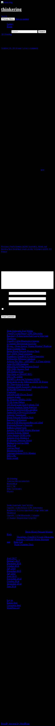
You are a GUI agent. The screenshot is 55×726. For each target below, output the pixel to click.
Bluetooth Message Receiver (19, 425)
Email (4, 298)
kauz (19, 48)
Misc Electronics (14, 489)
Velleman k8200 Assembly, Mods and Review (27, 387)
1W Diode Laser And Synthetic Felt (23, 404)
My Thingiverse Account (18, 384)
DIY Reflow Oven (15, 371)
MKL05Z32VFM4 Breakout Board (23, 366)
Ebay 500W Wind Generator (19, 353)
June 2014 (11, 586)
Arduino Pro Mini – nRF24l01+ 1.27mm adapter (28, 361)
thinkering (11, 9)
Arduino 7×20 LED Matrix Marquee (23, 430)
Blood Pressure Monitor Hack (20, 417)
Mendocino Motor (15, 450)
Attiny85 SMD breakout (17, 364)
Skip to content (22, 19)
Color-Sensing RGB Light (18, 435)
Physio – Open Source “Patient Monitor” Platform (29, 346)
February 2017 (13, 561)
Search (4, 16)
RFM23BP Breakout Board (19, 389)
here (42, 170)
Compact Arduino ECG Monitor (21, 453)
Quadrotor (11, 392)
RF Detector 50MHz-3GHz (19, 399)
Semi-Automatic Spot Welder (20, 331)
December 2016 (14, 563)
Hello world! (12, 458)
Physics (10, 491)
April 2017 (11, 558)
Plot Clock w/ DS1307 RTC (19, 374)
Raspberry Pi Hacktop (17, 420)
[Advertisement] (27, 77)
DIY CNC (11, 455)
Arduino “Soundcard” (16, 415)
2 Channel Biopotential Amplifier (21, 343)
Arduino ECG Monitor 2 (18, 438)
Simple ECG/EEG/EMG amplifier (22, 409)
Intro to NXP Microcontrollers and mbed (25, 422)
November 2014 (14, 578)
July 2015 (11, 573)
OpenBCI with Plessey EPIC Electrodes (25, 333)
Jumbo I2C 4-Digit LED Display (21, 412)
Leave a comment (30, 48)
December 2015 (14, 571)
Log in (10, 600)
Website (4, 304)
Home (9, 26)
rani (8, 542)
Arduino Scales (13, 397)
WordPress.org (13, 608)
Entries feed (12, 602)
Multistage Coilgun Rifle (18, 443)
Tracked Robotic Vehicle (18, 432)
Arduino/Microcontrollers (18, 481)
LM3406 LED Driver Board (19, 394)
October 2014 (13, 581)
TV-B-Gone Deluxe (16, 402)
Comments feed (14, 605)
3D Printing (6, 34)
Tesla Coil (11, 445)
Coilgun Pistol (13, 448)
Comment (5, 270)
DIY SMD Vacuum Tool (18, 369)
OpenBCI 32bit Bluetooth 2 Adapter (23, 341)
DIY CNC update (15, 376)
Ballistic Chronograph (16, 427)
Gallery (10, 24)
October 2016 (13, 566)
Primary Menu (8, 19)
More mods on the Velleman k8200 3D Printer (27, 381)
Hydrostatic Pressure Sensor (19, 440)
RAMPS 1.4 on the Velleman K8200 (23, 379)
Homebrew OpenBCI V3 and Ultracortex (25, 356)
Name (4, 293)
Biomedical (12, 483)
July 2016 (11, 568)
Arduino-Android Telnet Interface (22, 407)
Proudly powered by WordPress (15, 723)
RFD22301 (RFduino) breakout (21, 359)
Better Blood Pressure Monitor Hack (23, 351)
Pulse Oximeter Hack (16, 348)
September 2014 (14, 584)
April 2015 (11, 576)
